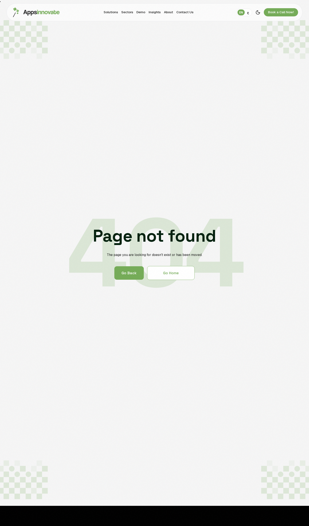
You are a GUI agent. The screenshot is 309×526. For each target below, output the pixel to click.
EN (241, 12)
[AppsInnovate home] (35, 12)
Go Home (171, 272)
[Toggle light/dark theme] (258, 12)
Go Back (129, 272)
